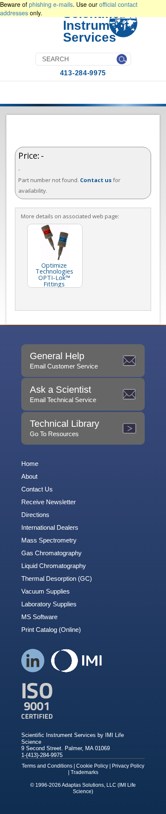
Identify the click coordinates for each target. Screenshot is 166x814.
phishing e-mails (51, 4)
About (29, 476)
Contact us (96, 180)
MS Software (39, 616)
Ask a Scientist (63, 393)
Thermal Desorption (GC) (56, 578)
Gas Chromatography (51, 553)
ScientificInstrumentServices (96, 25)
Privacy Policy (128, 766)
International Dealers (49, 527)
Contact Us (37, 489)
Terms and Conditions (47, 766)
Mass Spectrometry (49, 540)
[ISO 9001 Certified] (83, 701)
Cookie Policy (92, 766)
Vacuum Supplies (45, 591)
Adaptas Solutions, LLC (89, 785)
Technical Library (64, 427)
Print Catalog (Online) (51, 629)
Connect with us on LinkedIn (33, 660)
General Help (64, 360)
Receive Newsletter (48, 502)
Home (29, 463)
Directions (35, 514)
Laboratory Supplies (49, 604)
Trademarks (84, 772)
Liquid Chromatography (53, 565)
